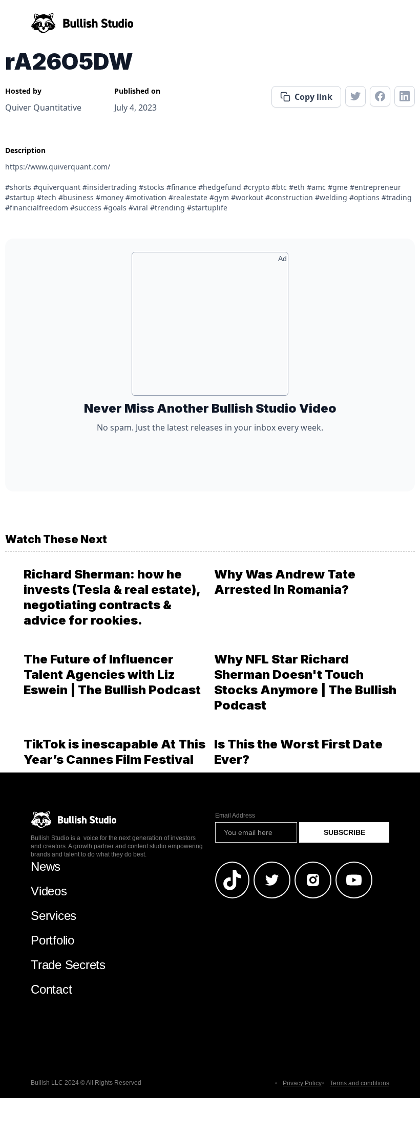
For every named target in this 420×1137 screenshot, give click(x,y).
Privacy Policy (302, 1083)
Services (53, 916)
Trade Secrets (68, 965)
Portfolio (52, 940)
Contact (51, 989)
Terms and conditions (359, 1083)
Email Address (235, 815)
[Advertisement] (210, 328)
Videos (49, 891)
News (45, 866)
